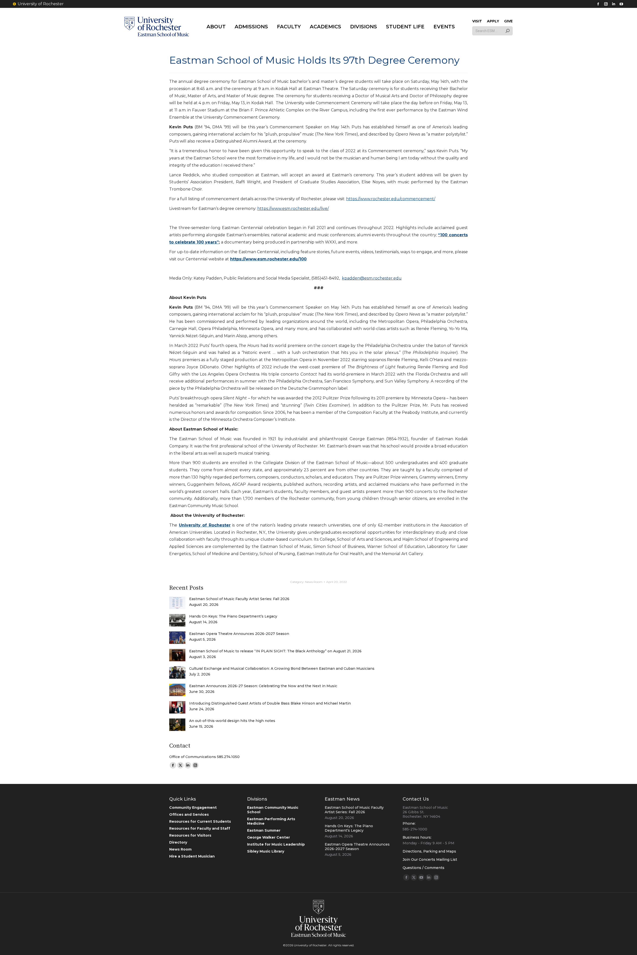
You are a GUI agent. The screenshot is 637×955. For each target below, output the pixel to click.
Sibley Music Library (265, 851)
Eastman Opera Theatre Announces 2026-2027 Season (239, 633)
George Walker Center (268, 837)
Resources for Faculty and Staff (199, 828)
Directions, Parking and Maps (429, 851)
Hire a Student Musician (192, 856)
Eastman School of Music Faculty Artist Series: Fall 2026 (239, 599)
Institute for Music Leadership (276, 844)
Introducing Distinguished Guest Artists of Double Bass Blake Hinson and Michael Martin (270, 703)
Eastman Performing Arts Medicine (271, 821)
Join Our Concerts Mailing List (430, 859)
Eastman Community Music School (272, 809)
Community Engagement (193, 807)
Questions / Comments (423, 867)
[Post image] (177, 603)
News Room (313, 582)
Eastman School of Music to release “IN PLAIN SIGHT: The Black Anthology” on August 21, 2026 (275, 651)
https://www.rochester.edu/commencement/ (390, 198)
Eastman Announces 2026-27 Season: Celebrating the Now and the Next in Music (263, 686)
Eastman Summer (263, 830)
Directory (178, 842)
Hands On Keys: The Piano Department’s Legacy (233, 616)
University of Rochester (41, 3)
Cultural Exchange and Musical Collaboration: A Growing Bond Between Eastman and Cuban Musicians (281, 668)
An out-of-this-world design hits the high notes (232, 720)
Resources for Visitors (190, 835)
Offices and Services (189, 814)
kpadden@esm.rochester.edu (372, 278)
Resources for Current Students (200, 821)
